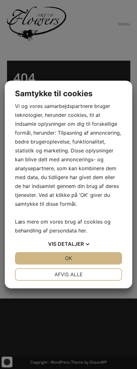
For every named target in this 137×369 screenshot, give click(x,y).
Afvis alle (68, 274)
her (82, 230)
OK (68, 258)
